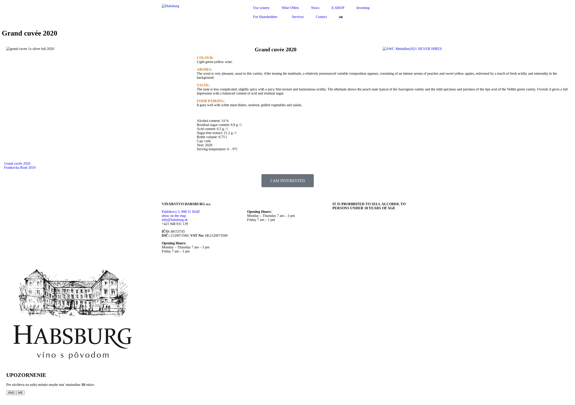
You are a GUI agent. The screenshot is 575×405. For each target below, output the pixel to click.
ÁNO (11, 392)
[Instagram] (362, 235)
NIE (20, 392)
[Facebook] (338, 235)
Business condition (345, 216)
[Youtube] (350, 235)
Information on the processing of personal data (365, 220)
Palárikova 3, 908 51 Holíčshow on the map (181, 214)
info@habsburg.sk (175, 220)
